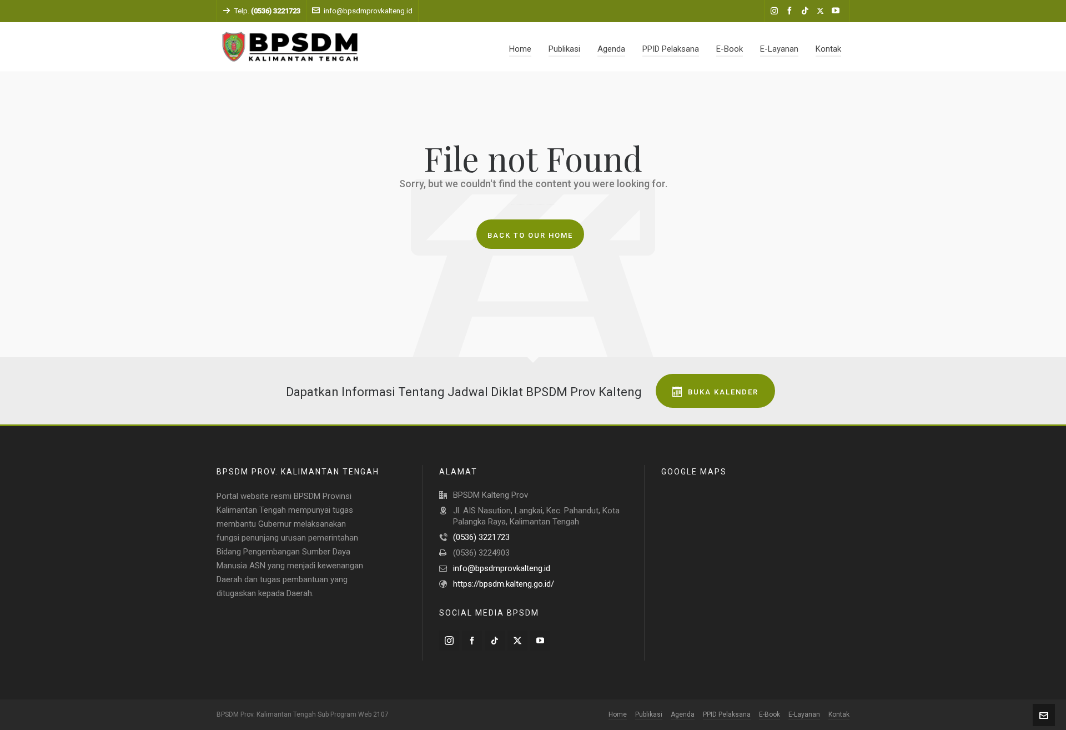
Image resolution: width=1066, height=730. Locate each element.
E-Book (769, 714)
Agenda (683, 714)
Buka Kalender (723, 392)
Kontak (838, 714)
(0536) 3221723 (481, 537)
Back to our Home (530, 235)
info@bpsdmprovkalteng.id (368, 11)
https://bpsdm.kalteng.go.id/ (503, 584)
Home (618, 714)
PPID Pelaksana (727, 714)
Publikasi (648, 714)
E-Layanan (804, 714)
